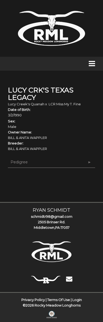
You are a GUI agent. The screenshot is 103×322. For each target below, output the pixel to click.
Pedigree (19, 162)
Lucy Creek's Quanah (26, 104)
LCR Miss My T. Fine (65, 104)
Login (77, 300)
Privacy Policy (33, 300)
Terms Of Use (58, 300)
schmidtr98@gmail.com (51, 216)
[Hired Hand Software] (51, 316)
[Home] (52, 252)
